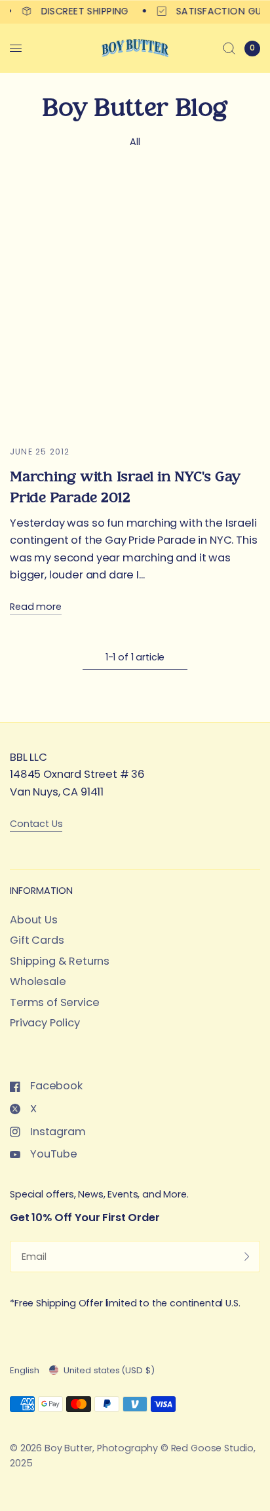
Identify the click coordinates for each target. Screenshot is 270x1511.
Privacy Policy (45, 1022)
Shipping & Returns (59, 961)
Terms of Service (54, 1002)
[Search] (229, 48)
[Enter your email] (247, 1256)
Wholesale (38, 981)
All (135, 141)
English (24, 1370)
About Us (34, 919)
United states (109, 1370)
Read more (36, 607)
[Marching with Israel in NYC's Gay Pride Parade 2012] (135, 304)
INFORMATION (41, 890)
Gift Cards (37, 940)
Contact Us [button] (36, 824)
